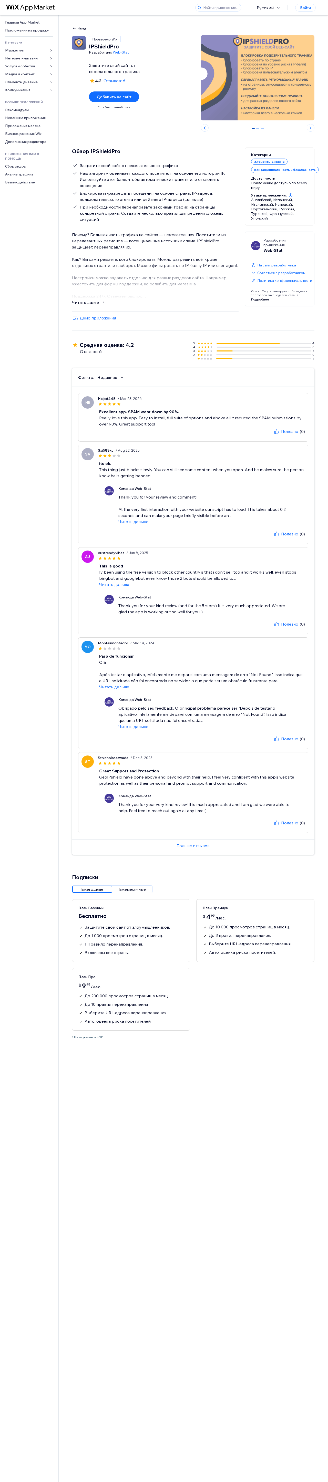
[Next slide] (310, 128)
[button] (290, 195)
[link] (29, 22)
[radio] (92, 889)
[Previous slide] (205, 128)
